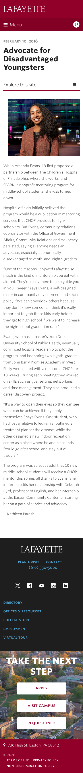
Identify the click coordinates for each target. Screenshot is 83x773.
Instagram (53, 585)
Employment (15, 628)
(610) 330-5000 (43, 567)
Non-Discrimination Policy (30, 766)
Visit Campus (41, 705)
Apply (41, 687)
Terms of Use (18, 760)
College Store (16, 620)
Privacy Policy (45, 760)
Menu (16, 24)
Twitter (17, 585)
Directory (12, 602)
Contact (54, 562)
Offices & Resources (22, 611)
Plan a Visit (28, 562)
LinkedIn (65, 585)
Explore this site (19, 84)
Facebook (29, 585)
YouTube (41, 585)
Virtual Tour (15, 637)
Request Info (41, 722)
